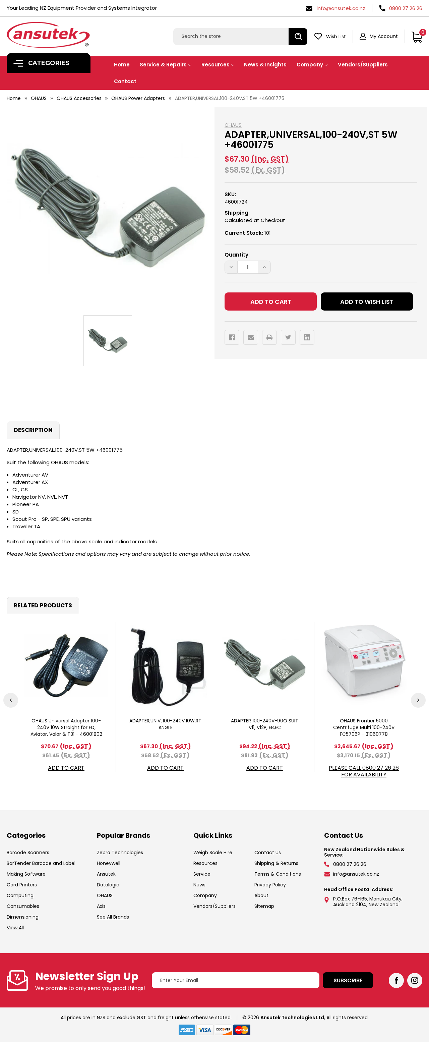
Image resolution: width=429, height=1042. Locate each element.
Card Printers (22, 884)
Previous (10, 700)
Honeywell (108, 863)
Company (310, 64)
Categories (47, 63)
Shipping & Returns (276, 863)
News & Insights (265, 64)
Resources (215, 64)
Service (201, 874)
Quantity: (237, 254)
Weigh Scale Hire (212, 852)
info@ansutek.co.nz (341, 8)
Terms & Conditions (277, 874)
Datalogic (108, 884)
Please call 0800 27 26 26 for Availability (364, 771)
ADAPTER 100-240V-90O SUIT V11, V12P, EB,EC (264, 724)
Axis (101, 906)
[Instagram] (414, 980)
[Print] (269, 337)
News (199, 884)
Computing (20, 895)
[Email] (250, 337)
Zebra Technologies (120, 852)
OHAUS (105, 895)
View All (15, 927)
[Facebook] (232, 337)
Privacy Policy (270, 884)
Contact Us (267, 852)
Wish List (336, 36)
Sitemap (264, 906)
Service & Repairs (163, 64)
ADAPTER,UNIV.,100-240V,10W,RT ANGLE (165, 724)
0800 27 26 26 (405, 8)
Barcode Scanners (28, 852)
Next (418, 700)
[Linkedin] (307, 337)
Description (33, 430)
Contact (125, 81)
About (261, 895)
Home (122, 64)
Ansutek (106, 874)
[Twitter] (288, 337)
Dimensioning (23, 917)
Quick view (66, 664)
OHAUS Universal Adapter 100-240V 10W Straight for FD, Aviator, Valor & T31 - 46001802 (66, 727)
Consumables (23, 906)
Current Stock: (248, 232)
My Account (384, 36)
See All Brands (113, 917)
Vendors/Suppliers (363, 64)
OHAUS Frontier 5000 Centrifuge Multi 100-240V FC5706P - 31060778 (363, 727)
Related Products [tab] (43, 605)
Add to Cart (66, 768)
